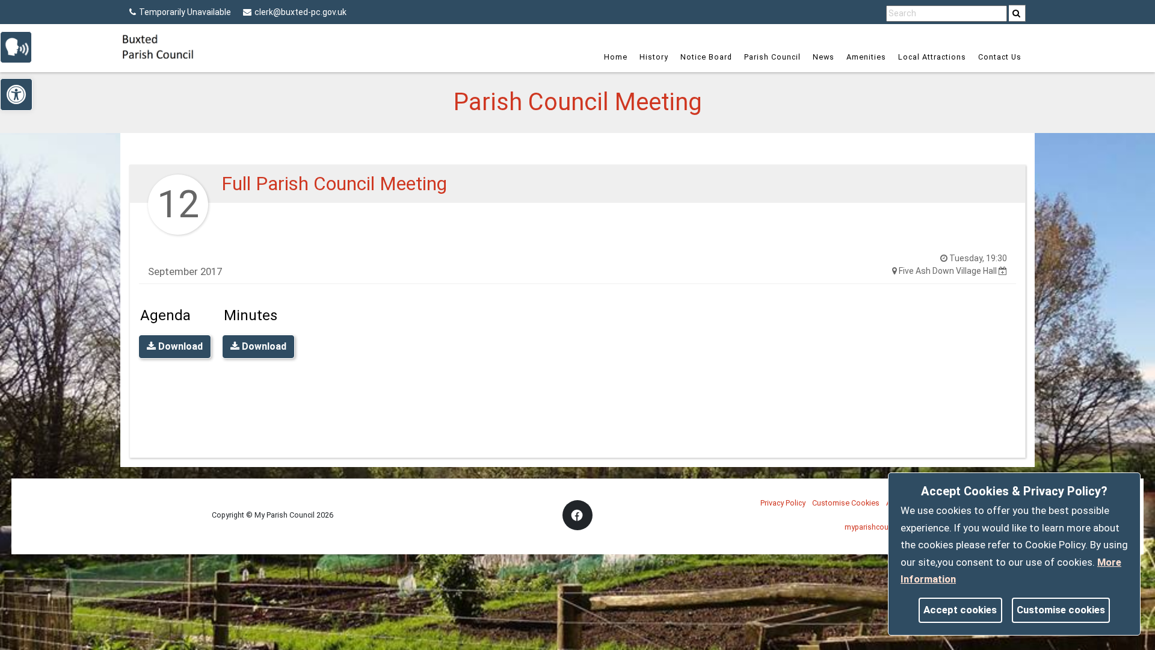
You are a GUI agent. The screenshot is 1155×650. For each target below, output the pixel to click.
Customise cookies (1061, 610)
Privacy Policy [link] (782, 502)
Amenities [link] (866, 56)
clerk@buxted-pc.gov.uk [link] (300, 12)
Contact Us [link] (999, 56)
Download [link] (179, 346)
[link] (1016, 13)
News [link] (823, 56)
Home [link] (615, 56)
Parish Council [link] (772, 56)
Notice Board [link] (706, 56)
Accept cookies (960, 610)
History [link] (653, 56)
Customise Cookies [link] (845, 502)
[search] (1017, 13)
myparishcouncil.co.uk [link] (882, 526)
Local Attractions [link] (932, 56)
